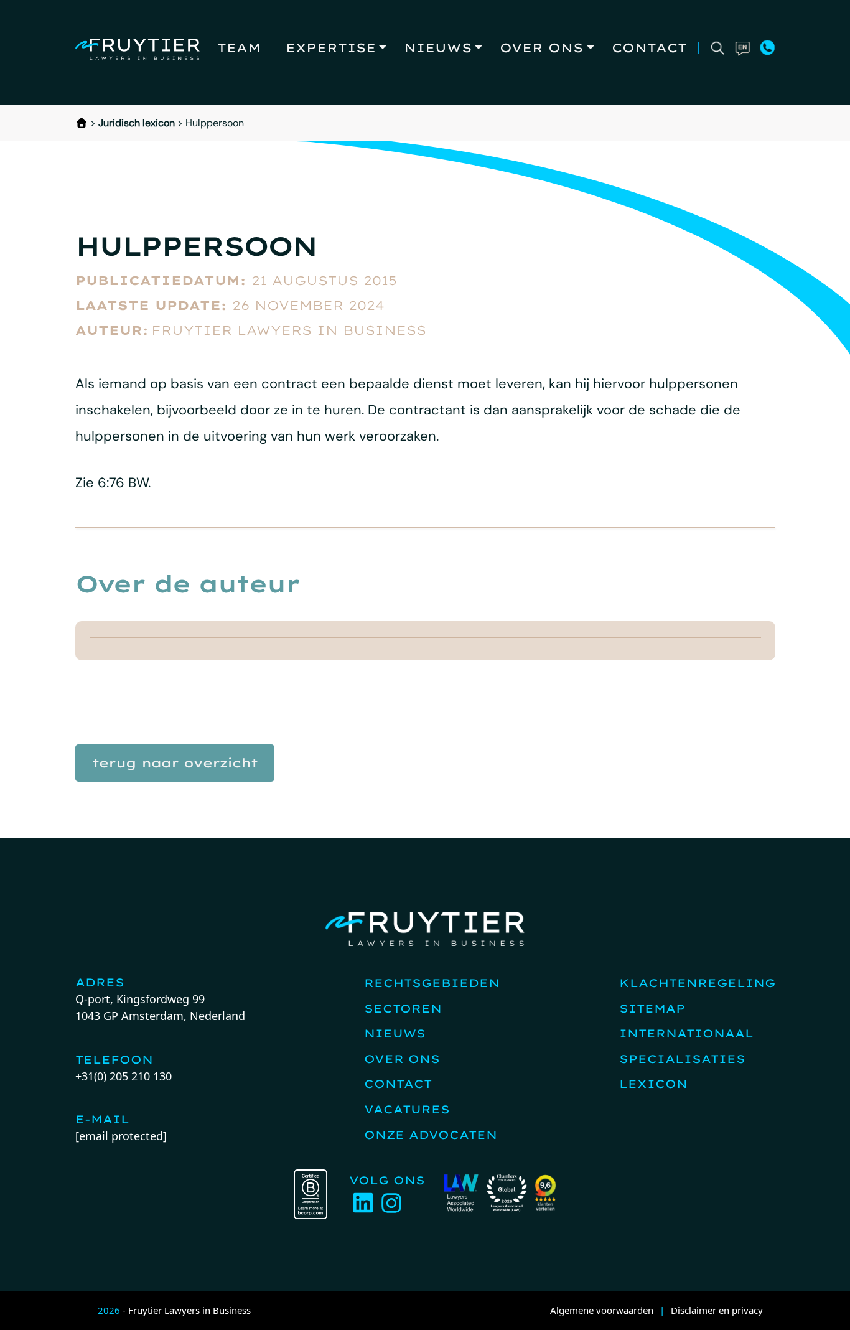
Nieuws (438, 47)
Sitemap (652, 1008)
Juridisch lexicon (136, 122)
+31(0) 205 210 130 (123, 1076)
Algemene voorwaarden (601, 1310)
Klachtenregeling (697, 983)
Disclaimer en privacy (717, 1310)
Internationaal (686, 1033)
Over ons (541, 47)
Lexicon (653, 1084)
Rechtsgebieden (432, 983)
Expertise (331, 47)
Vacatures (407, 1109)
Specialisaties (682, 1059)
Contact (649, 47)
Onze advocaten (430, 1135)
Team (239, 47)
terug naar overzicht (175, 762)
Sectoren (403, 1008)
